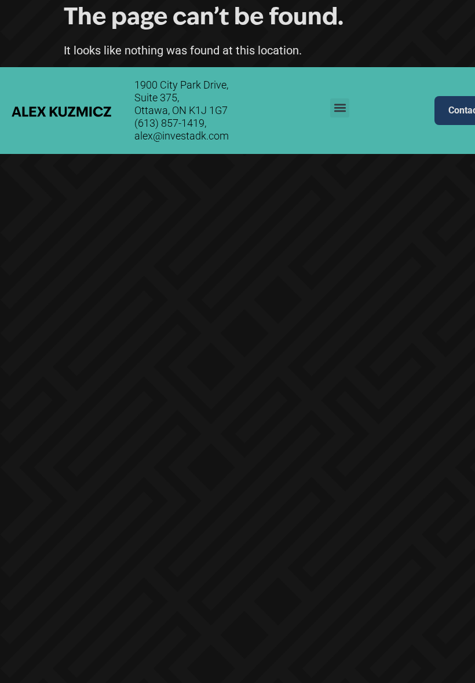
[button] (360, 26)
